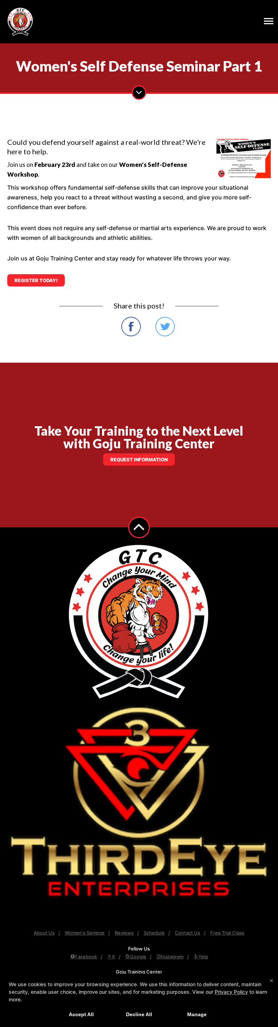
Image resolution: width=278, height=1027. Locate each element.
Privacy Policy (231, 992)
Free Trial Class (227, 933)
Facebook (86, 956)
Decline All (139, 1014)
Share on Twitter (165, 327)
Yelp (203, 956)
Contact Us (187, 933)
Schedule (154, 933)
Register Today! (36, 280)
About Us (44, 933)
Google (138, 956)
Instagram (172, 956)
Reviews (124, 933)
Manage (197, 1014)
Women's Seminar (85, 933)
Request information (139, 459)
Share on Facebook (131, 327)
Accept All (81, 1014)
